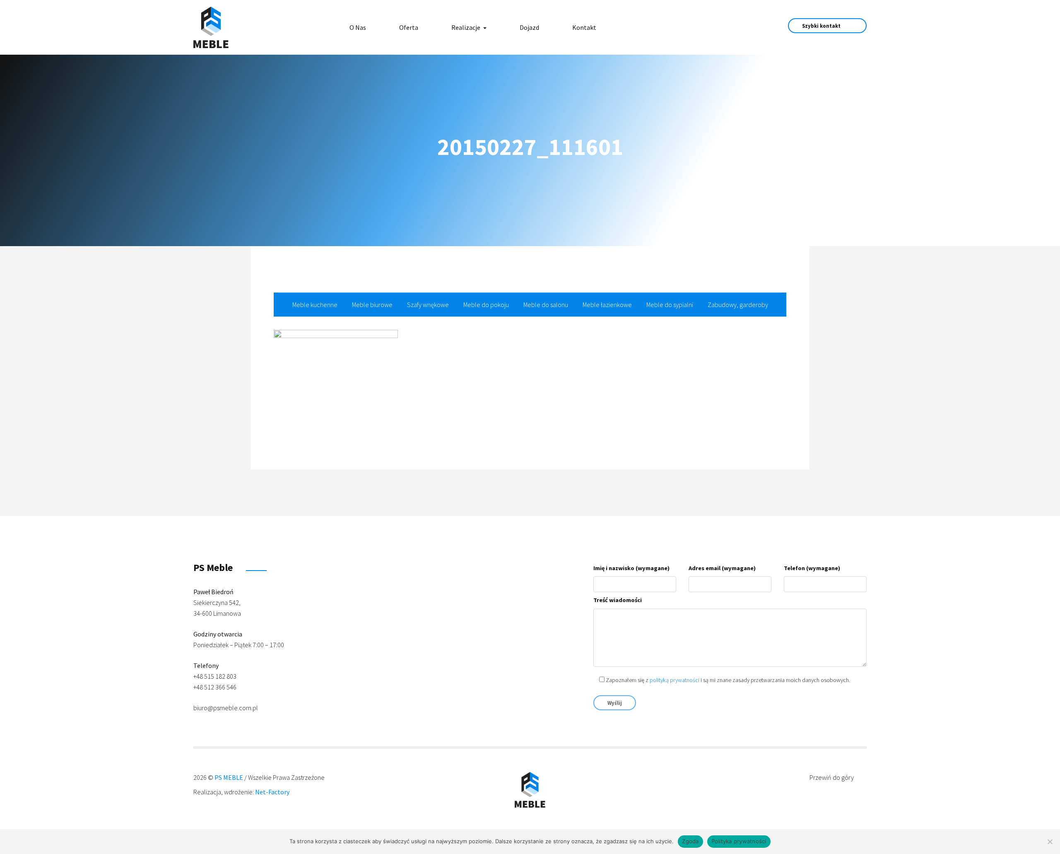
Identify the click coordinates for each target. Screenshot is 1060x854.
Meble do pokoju (486, 304)
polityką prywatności (674, 680)
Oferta (408, 27)
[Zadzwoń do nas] (715, 27)
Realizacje (466, 27)
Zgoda (690, 841)
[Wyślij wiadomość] (701, 27)
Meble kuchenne (314, 304)
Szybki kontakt (822, 25)
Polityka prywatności (738, 841)
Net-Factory (272, 792)
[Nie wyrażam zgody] (1050, 841)
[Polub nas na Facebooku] (687, 27)
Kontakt (584, 27)
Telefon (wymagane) (812, 568)
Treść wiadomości (617, 600)
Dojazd (529, 27)
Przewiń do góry (832, 777)
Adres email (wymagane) (722, 568)
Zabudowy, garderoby (738, 304)
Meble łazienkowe (607, 304)
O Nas (357, 27)
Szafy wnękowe (428, 304)
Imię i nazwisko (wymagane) (631, 568)
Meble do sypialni (669, 304)
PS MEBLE (228, 777)
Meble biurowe (372, 304)
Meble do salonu (545, 304)
